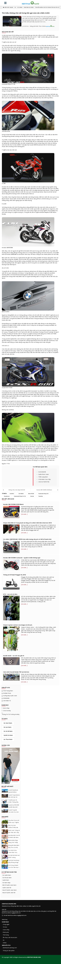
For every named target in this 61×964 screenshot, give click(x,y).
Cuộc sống (6, 929)
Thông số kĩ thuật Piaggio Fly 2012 (14, 575)
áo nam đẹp (6, 882)
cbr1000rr (21, 254)
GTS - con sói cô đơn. (10, 594)
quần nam (6, 880)
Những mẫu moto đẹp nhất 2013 (17, 489)
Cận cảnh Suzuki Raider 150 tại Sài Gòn (16, 672)
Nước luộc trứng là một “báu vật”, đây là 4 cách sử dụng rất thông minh (14, 833)
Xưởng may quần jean (10, 695)
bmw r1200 (12, 37)
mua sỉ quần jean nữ (9, 892)
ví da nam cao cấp (44, 479)
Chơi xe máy (7, 710)
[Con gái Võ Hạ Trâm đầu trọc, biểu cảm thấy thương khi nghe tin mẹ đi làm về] (5, 853)
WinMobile (6, 698)
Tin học (5, 927)
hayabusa (36, 47)
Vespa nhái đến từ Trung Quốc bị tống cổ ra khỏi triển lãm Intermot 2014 (27, 523)
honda (14, 145)
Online (5, 942)
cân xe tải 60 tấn (43, 482)
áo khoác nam (7, 877)
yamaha (4, 89)
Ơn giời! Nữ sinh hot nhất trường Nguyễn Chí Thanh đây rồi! (14, 858)
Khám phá (6, 932)
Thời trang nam (8, 690)
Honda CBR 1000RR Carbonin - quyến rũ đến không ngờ (21, 558)
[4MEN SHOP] (11, 765)
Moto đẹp (6, 708)
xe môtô (43, 35)
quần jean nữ (7, 887)
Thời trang (6, 935)
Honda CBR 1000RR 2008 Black (44, 489)
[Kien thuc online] (30, 3)
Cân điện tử (7, 700)
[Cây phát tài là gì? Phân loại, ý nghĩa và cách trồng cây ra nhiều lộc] (5, 823)
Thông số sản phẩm (9, 950)
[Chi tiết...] (24, 514)
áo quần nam (7, 875)
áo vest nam (8, 723)
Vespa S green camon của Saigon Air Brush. (17, 625)
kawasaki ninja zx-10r (20, 496)
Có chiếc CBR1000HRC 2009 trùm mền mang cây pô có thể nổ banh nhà (27, 539)
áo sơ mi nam (8, 731)
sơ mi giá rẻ (42, 472)
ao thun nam (8, 739)
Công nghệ (6, 924)
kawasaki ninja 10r (45, 89)
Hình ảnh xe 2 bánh (29, 7)
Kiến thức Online (9, 7)
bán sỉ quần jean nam (9, 885)
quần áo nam (8, 735)
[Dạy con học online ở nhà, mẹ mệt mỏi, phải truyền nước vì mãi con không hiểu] (5, 826)
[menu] (5, 3)
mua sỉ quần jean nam (10, 890)
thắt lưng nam (43, 477)
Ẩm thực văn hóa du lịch (10, 937)
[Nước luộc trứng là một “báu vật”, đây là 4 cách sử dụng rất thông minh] (5, 832)
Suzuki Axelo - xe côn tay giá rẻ (13, 655)
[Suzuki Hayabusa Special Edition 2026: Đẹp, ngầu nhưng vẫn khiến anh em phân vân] (5, 791)
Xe (15, 7)
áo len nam (7, 727)
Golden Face (7, 693)
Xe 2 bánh (19, 7)
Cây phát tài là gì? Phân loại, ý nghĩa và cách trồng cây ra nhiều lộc (14, 823)
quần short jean (43, 474)
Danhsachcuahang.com (10, 947)
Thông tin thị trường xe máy (10, 714)
